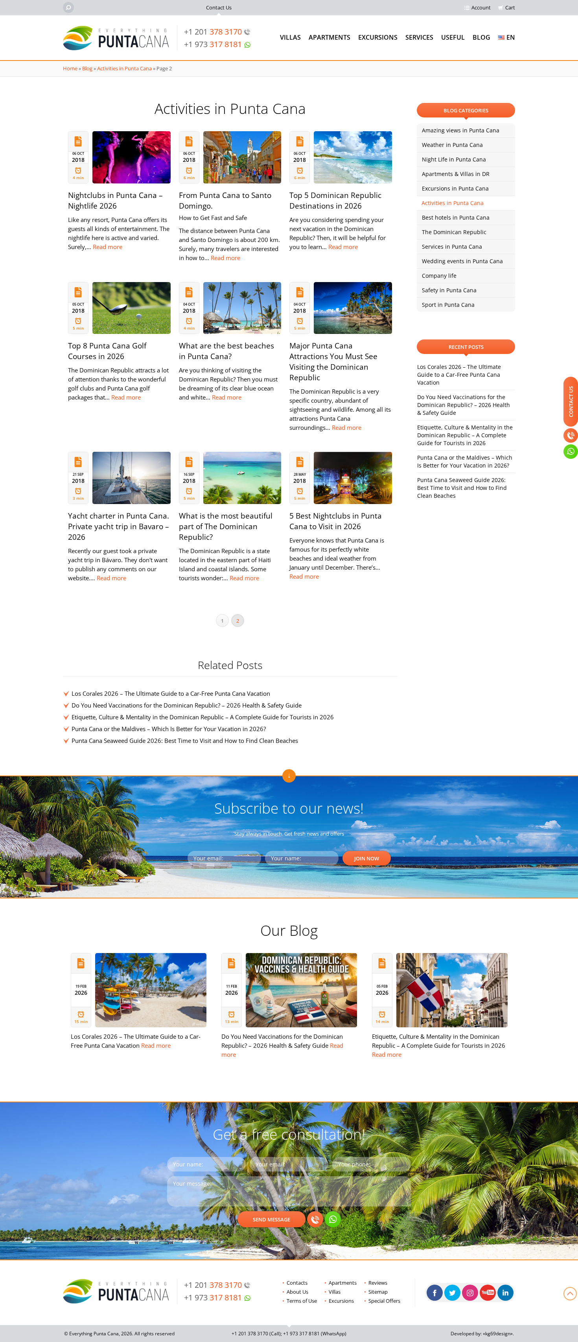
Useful (453, 37)
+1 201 (213, 31)
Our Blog (289, 930)
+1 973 (213, 44)
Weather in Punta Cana (452, 144)
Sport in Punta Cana (448, 304)
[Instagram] (470, 1293)
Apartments (329, 37)
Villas (290, 37)
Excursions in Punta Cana (455, 188)
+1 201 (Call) (256, 1333)
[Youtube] (488, 1293)
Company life (439, 275)
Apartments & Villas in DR (456, 174)
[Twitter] (452, 1293)
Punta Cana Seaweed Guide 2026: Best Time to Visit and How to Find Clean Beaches (185, 740)
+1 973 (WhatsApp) (314, 1333)
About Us (297, 1291)
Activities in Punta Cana (124, 68)
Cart (510, 7)
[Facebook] (435, 1293)
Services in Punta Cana (452, 246)
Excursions (378, 37)
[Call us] (315, 1219)
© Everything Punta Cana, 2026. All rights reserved (119, 1333)
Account (481, 7)
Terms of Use (302, 1300)
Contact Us (219, 7)
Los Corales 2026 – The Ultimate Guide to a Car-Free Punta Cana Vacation (171, 693)
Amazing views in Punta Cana (460, 130)
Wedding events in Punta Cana (462, 261)
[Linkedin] (505, 1293)
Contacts (297, 1282)
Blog (481, 37)
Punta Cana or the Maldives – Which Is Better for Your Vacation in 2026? (169, 729)
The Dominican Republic (454, 232)
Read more (107, 247)
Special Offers (384, 1300)
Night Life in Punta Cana (454, 159)
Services (419, 37)
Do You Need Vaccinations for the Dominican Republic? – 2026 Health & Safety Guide (187, 705)
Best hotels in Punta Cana (456, 217)
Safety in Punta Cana (449, 290)
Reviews (377, 1282)
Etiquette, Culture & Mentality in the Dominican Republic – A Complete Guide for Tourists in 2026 (203, 717)
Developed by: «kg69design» (482, 1333)
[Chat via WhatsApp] (333, 1219)
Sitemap (378, 1291)
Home (70, 68)
